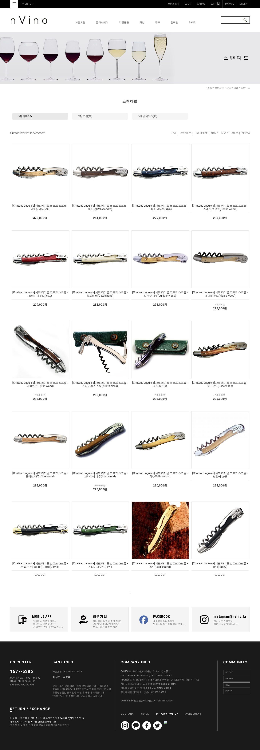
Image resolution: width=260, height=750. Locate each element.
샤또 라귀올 (232, 87)
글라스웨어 (102, 22)
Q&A (227, 685)
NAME (214, 133)
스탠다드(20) (25, 116)
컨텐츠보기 (173, 3)
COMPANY (127, 713)
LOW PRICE (185, 133)
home (209, 87)
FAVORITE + (27, 3)
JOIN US (201, 3)
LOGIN (188, 3)
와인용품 (124, 22)
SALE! (192, 22)
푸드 (157, 22)
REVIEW (229, 678)
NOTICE (229, 672)
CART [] (215, 3)
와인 (142, 22)
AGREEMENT (193, 713)
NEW (173, 133)
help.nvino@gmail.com (163, 684)
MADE (224, 133)
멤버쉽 (174, 22)
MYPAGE (229, 3)
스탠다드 (245, 87)
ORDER (243, 3)
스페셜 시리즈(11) (147, 116)
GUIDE (145, 713)
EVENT (228, 691)
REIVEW (246, 133)
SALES (234, 133)
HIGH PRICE (201, 133)
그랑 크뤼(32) (84, 116)
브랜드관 (80, 22)
